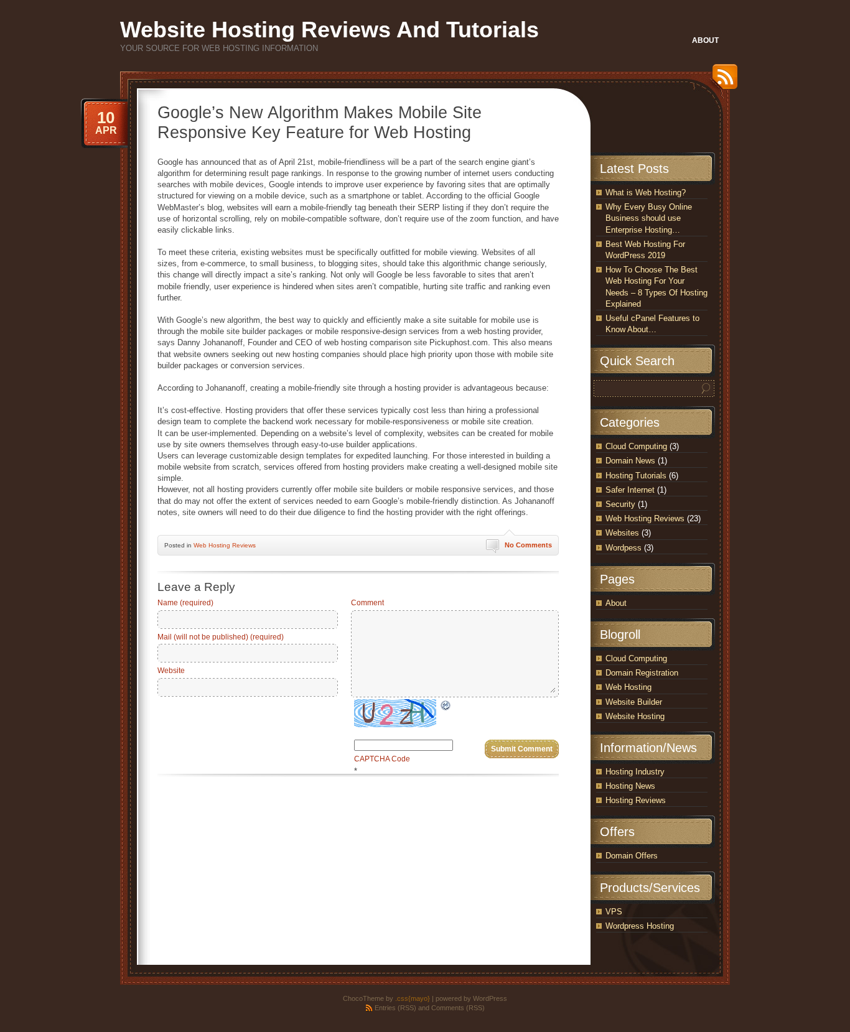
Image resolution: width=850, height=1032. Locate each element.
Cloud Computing (636, 446)
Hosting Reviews (635, 800)
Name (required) (185, 602)
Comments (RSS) (458, 1007)
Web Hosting (628, 687)
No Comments (528, 545)
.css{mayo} (412, 998)
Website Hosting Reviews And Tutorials (329, 29)
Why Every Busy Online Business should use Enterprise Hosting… (648, 218)
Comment (367, 602)
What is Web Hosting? (645, 192)
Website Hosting (635, 716)
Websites (622, 532)
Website (171, 670)
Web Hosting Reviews (225, 545)
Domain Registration (641, 672)
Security (620, 504)
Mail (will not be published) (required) (220, 637)
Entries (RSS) (395, 1007)
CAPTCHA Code (382, 759)
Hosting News (630, 786)
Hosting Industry (635, 771)
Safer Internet (630, 490)
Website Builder (633, 702)
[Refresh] (446, 705)
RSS (721, 81)
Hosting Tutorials (635, 475)
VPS (613, 911)
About (616, 603)
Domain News (630, 460)
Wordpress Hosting (639, 926)
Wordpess (623, 547)
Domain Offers (631, 855)
